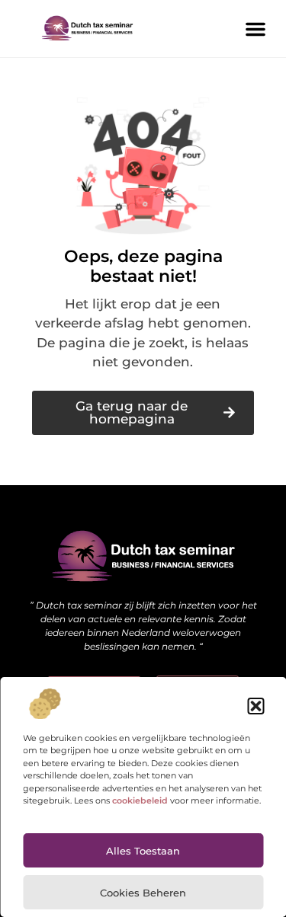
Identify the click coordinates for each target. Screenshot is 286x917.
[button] (255, 706)
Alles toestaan (143, 851)
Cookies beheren (143, 893)
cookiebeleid (140, 800)
